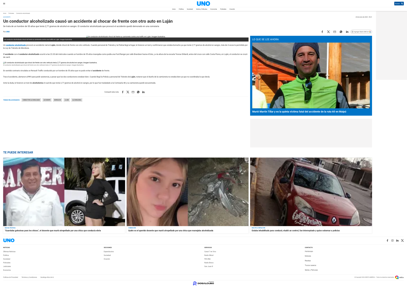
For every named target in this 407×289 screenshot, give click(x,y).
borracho (57, 100)
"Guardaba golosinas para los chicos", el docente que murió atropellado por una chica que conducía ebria (53, 230)
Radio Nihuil (208, 255)
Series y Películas (201, 9)
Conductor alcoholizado (31, 100)
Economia (213, 9)
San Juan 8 (208, 266)
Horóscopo (309, 251)
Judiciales (7, 266)
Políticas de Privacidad (10, 277)
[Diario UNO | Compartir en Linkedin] (347, 32)
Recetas (308, 261)
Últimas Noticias (9, 252)
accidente (47, 100)
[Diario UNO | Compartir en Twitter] (328, 32)
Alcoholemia (76, 100)
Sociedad (190, 9)
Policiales (223, 9)
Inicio (174, 9)
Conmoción (132, 228)
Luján (67, 100)
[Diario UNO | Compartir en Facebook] (322, 32)
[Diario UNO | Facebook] (387, 240)
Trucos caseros (310, 265)
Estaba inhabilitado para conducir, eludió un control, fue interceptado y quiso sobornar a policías (296, 230)
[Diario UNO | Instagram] (392, 240)
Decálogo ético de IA (47, 277)
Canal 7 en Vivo (210, 252)
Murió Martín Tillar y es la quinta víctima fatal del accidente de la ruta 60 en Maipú (299, 111)
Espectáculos (109, 252)
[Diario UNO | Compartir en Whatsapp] (341, 32)
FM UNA (207, 259)
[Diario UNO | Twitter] (402, 240)
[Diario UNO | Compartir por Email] (334, 32)
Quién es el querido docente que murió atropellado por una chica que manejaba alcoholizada (170, 230)
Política (181, 9)
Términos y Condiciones (29, 277)
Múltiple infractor (258, 228)
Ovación (232, 9)
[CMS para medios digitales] (203, 283)
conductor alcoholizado (16, 45)
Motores (308, 256)
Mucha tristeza (10, 228)
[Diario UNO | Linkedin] (397, 240)
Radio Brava (208, 263)
